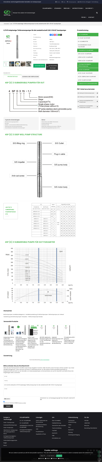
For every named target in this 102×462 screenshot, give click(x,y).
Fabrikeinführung (56, 423)
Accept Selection (51, 455)
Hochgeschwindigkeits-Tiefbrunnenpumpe (10, 437)
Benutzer (86, 425)
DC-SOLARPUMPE (24, 423)
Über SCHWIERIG (56, 420)
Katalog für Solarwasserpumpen (86, 93)
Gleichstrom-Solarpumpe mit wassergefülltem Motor (11, 431)
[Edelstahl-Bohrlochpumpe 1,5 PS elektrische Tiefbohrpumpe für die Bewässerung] (57, 330)
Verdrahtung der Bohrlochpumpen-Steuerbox (15, 316)
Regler (5, 443)
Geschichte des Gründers (59, 425)
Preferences (54, 458)
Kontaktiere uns (56, 438)
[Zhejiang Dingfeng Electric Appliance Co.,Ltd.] (7, 13)
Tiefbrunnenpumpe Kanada (35, 316)
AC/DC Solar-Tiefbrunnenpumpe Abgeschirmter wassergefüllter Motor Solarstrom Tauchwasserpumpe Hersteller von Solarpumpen (33, 343)
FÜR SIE (83, 17)
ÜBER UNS (66, 8)
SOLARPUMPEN (47, 8)
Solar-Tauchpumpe (9, 422)
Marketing (61, 458)
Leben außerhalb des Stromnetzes (41, 421)
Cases (64, 1)
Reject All (43, 455)
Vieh (37, 429)
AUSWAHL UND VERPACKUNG (30, 76)
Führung (70, 432)
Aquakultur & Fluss (41, 434)
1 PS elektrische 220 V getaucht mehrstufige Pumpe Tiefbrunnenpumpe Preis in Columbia (69, 340)
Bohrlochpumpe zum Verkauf (56, 314)
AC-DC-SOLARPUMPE (25, 420)
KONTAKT (91, 17)
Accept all (59, 455)
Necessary (42, 458)
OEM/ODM (87, 423)
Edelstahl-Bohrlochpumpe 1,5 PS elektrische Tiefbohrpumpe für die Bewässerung (57, 340)
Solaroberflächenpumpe (10, 425)
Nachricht (54, 433)
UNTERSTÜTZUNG (77, 8)
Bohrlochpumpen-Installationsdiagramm (14, 314)
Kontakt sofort (40, 65)
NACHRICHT (89, 8)
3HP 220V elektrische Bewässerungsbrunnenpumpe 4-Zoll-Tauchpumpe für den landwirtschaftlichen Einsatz (45, 341)
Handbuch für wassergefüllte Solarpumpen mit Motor (86, 106)
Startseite (6, 23)
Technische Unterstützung (72, 421)
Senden (8, 406)
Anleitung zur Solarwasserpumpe (86, 96)
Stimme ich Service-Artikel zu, (15, 403)
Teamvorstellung (56, 428)
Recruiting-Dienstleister (90, 428)
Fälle (53, 435)
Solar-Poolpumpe (8, 427)
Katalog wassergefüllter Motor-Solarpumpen (86, 101)
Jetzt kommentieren (45, 359)
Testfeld (54, 430)
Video (69, 425)
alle (11, 23)
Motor (5, 445)
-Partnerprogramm (72, 1)
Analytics (48, 458)
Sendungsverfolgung (74, 435)
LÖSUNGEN (57, 8)
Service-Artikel (22, 403)
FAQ (69, 427)
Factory (58, 1)
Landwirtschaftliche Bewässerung (41, 425)
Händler (86, 420)
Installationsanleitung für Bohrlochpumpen (37, 314)
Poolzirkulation (40, 431)
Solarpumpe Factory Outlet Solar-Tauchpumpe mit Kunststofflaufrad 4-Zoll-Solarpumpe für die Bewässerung (9, 341)
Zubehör (8, 398)
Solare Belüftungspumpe (10, 440)
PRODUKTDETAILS (13, 76)
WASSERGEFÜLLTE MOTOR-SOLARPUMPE (27, 426)
